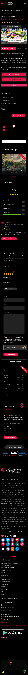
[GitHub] (8, 549)
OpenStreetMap (15, 140)
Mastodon (13, 532)
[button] (4, 127)
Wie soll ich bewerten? (9, 567)
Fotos (4, 594)
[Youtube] (17, 540)
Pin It (14, 455)
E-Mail (6, 304)
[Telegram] (8, 544)
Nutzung (4, 589)
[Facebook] (3, 540)
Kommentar (7, 312)
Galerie (12, 48)
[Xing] (17, 544)
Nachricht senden (10, 437)
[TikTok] (22, 544)
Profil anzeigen (8, 409)
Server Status (6, 579)
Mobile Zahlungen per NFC (11, 103)
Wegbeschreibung (19, 115)
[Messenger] (3, 549)
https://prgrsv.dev (8, 619)
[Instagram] (12, 540)
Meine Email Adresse (8, 570)
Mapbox (9, 140)
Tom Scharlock (7, 605)
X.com (7, 426)
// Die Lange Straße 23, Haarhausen (13, 19)
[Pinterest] (3, 544)
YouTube (7, 435)
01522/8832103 (15, 74)
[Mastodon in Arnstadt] (17, 549)
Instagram (14, 85)
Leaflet (4, 140)
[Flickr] (12, 544)
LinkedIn (7, 433)
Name (6, 297)
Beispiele (5, 586)
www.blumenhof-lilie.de (15, 79)
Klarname (5, 584)
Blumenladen (5, 10)
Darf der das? (6, 573)
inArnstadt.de (5, 503)
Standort (19, 48)
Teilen (5, 452)
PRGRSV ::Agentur (6, 602)
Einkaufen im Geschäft (9, 97)
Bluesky (20, 532)
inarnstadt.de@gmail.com (13, 423)
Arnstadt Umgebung (7, 13)
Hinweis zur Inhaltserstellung (10, 479)
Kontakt (5, 622)
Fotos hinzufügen (10, 289)
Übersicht (5, 48)
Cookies (4, 592)
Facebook (8, 428)
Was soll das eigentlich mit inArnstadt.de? (10, 564)
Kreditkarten (6, 100)
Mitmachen (5, 575)
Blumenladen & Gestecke (17, 10)
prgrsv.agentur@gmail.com (11, 616)
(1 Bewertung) (15, 22)
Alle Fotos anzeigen (15, 40)
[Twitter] (8, 540)
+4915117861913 (7, 614)
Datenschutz (11, 337)
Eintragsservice (9, 406)
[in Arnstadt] (7, 3)
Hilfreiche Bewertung (9, 238)
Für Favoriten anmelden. (15, 447)
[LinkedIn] (22, 540)
